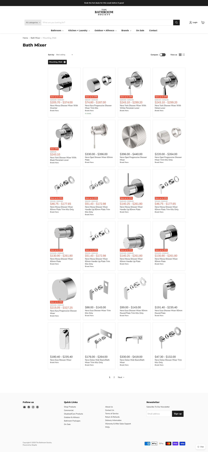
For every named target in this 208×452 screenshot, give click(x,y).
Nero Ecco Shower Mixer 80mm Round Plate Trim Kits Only (133, 311)
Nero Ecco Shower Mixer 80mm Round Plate (168, 311)
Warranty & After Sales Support (118, 423)
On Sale (67, 424)
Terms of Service (111, 413)
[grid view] (180, 54)
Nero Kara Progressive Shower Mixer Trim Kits (98, 106)
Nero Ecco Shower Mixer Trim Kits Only (98, 311)
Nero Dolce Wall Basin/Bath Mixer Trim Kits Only (97, 361)
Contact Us (109, 410)
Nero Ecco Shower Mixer (60, 360)
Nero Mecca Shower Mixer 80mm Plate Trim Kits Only (62, 208)
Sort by (51, 55)
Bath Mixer (35, 38)
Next (120, 377)
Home (25, 38)
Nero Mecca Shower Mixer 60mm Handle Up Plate (131, 260)
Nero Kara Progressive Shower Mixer (63, 312)
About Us (109, 407)
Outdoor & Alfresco (71, 417)
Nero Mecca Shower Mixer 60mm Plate (61, 260)
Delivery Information (113, 420)
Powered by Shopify (30, 445)
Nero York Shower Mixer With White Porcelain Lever (133, 106)
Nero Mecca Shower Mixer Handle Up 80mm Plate (131, 208)
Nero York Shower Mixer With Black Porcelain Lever (63, 158)
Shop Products (70, 407)
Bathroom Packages (72, 421)
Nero (57, 111)
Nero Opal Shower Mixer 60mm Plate (99, 158)
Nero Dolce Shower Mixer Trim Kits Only (168, 361)
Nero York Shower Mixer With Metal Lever (168, 106)
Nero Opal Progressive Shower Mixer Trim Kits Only (168, 158)
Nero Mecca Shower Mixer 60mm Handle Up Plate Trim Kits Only (97, 261)
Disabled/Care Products (73, 414)
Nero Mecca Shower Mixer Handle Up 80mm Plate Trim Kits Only (97, 209)
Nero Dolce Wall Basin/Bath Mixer (132, 361)
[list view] (183, 54)
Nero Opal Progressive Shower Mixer (133, 158)
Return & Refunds (112, 417)
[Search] (176, 22)
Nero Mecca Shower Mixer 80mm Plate (166, 260)
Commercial (68, 410)
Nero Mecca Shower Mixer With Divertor (64, 106)
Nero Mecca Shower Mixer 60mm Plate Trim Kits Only (167, 208)
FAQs (107, 427)
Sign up (178, 413)
